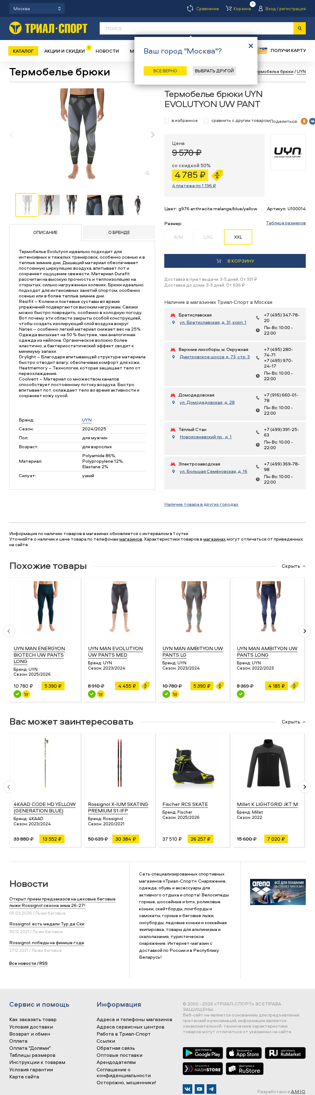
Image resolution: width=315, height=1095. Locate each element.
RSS (43, 963)
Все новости (22, 963)
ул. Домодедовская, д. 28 (207, 402)
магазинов (130, 539)
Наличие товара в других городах (201, 504)
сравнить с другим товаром (240, 120)
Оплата (18, 1041)
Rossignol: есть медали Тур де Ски (46, 923)
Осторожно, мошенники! (126, 1083)
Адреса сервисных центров (130, 1027)
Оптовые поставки (119, 1055)
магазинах (214, 539)
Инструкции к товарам (37, 1062)
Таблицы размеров (32, 1055)
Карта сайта (24, 1077)
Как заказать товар (33, 1019)
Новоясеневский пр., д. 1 (206, 437)
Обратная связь (116, 1048)
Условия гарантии (31, 1070)
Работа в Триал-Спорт (124, 1034)
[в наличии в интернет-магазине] (26, 694)
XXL (238, 237)
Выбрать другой (214, 71)
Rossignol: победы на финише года (46, 942)
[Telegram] (211, 1089)
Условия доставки (31, 1027)
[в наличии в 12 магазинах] (17, 694)
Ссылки (106, 1041)
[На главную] (48, 28)
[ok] (304, 121)
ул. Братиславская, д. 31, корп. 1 (213, 322)
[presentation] (14, 134)
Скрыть (291, 566)
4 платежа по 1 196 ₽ (194, 185)
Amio (298, 1091)
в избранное (185, 120)
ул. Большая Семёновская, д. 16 (213, 471)
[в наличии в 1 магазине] (92, 694)
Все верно (165, 71)
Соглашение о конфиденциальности (124, 1073)
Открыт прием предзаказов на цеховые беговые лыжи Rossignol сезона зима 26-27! (62, 902)
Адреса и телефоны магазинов (134, 1019)
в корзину (240, 261)
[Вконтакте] (187, 1089)
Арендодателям (116, 1062)
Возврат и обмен (29, 1034)
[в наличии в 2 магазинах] (166, 694)
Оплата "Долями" (30, 1048)
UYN (87, 420)
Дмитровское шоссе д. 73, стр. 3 (215, 357)
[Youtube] (199, 1089)
